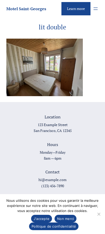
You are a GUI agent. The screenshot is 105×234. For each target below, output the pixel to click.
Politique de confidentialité (54, 226)
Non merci (65, 219)
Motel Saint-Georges (26, 9)
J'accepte (41, 219)
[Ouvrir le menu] (96, 9)
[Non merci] (98, 214)
